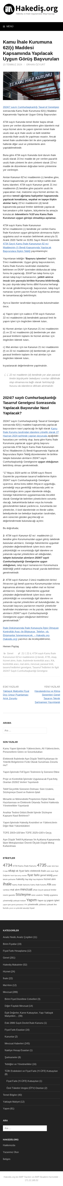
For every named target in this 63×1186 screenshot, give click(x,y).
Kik (52, 660)
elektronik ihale (38, 871)
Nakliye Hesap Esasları (17, 1050)
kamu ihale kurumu (38, 885)
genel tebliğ (46, 875)
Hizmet (6, 971)
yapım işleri (53, 900)
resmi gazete (9, 895)
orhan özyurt (38, 890)
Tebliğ (46, 895)
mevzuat (34, 664)
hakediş (20, 879)
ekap (53, 657)
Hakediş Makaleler (12, 964)
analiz (49, 866)
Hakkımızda (9, 1145)
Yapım (31, 900)
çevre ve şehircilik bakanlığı (19, 908)
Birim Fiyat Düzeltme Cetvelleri (21, 999)
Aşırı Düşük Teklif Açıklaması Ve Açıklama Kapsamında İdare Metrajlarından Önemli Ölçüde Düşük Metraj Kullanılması (31, 842)
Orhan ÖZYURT (35, 64)
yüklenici (42, 904)
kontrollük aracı (11, 664)
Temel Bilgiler (10, 1095)
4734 (7, 865)
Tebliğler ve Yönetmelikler (18, 1064)
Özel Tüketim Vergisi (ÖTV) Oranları (25, 1088)
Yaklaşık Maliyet (11, 1102)
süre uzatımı (37, 895)
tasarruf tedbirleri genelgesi (17, 667)
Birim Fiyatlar (10, 944)
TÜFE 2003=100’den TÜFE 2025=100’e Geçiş (27, 832)
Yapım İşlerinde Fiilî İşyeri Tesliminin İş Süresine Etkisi (31, 772)
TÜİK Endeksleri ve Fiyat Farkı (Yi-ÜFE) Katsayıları (31, 1071)
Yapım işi (41, 900)
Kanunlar (9, 1036)
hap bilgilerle (38, 879)
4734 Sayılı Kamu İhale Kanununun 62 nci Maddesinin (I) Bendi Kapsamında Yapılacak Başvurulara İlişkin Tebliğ (27, 247)
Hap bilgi (28, 879)
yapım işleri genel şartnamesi (13, 904)
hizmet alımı (9, 660)
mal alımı (24, 664)
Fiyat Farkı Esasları (15, 1030)
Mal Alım (7, 985)
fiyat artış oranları (21, 875)
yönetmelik (33, 904)
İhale (5, 978)
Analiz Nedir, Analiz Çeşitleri (18, 937)
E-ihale (5, 871)
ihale (19, 660)
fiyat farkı (34, 875)
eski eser (50, 871)
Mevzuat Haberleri (14, 1043)
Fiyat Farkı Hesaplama (15, 951)
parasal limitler (50, 890)
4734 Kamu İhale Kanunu (24, 866)
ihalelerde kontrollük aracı (36, 660)
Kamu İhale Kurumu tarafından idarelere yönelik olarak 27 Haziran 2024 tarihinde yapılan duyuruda (31, 432)
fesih (12, 875)
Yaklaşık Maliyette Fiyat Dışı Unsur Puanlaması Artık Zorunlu (16, 695)
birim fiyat (55, 866)
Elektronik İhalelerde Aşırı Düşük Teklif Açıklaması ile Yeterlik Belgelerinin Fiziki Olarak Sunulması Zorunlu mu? (30, 762)
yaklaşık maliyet (19, 901)
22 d (29, 653)
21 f (23, 653)
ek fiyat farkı (23, 870)
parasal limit (46, 664)
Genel (10, 653)
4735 (47, 657)
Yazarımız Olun (11, 1152)
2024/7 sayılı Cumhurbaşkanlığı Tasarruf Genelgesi (31, 107)
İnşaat (32, 908)
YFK (25, 904)
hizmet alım (50, 879)
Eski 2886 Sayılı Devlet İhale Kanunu (24, 1023)
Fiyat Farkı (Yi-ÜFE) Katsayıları (22, 1081)
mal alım (15, 889)
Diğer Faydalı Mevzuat (16, 1006)
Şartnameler (11, 1057)
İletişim (6, 1159)
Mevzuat (7, 992)
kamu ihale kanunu (21, 885)
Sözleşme (23, 894)
